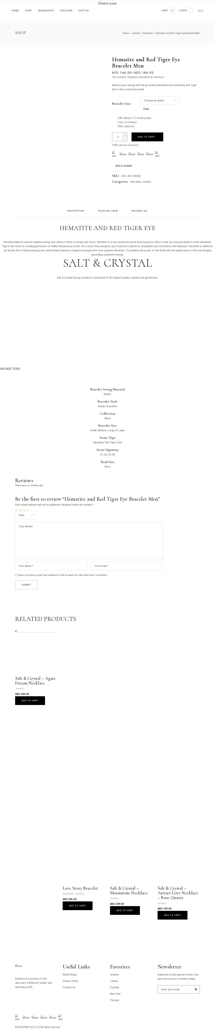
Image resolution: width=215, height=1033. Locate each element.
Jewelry (146, 182)
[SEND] (195, 989)
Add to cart (146, 136)
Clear (146, 109)
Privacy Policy (70, 981)
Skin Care (115, 994)
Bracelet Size (121, 104)
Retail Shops (70, 974)
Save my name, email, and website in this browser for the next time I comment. (63, 575)
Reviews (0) (139, 210)
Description (76, 210)
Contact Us (69, 987)
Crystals (114, 987)
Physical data (108, 210)
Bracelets (135, 182)
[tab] (76, 211)
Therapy (114, 1000)
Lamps (114, 981)
